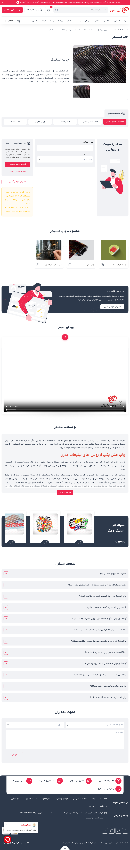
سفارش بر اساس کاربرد (91, 21)
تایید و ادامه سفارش (17, 164)
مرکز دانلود (46, 798)
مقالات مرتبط (15, 121)
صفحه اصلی (71, 21)
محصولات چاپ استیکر (90, 121)
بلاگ (93, 798)
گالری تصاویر (15, 798)
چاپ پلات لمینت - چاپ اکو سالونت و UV (79, 30)
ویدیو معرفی (40, 121)
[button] (115, 21)
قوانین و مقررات (61, 798)
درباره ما (43, 21)
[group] (99, 66)
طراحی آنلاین (65, 121)
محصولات (103, 798)
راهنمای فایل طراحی (17, 171)
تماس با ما (33, 21)
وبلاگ (51, 21)
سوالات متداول (31, 798)
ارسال (14, 754)
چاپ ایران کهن (106, 30)
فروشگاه (60, 21)
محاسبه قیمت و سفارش (115, 121)
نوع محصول (88, 154)
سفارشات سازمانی (80, 798)
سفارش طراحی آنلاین (17, 181)
